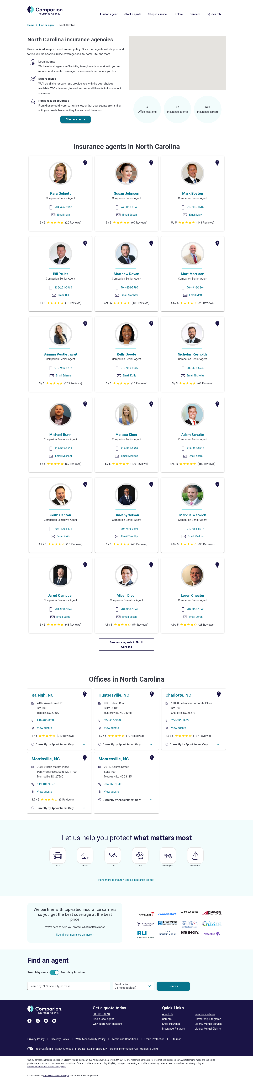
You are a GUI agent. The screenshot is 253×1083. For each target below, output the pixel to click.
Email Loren (195, 616)
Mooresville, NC (113, 759)
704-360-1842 (129, 609)
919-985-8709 (129, 448)
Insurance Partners (173, 1028)
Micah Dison (126, 595)
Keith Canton (60, 515)
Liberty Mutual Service (208, 1023)
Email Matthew (129, 295)
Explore (178, 14)
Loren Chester (192, 595)
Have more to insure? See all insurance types (125, 879)
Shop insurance (157, 14)
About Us (167, 1014)
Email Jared (63, 616)
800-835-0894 (101, 1014)
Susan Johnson (126, 193)
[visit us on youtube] (54, 1020)
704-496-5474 (63, 528)
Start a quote (132, 14)
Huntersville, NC (113, 695)
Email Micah (129, 616)
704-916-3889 (113, 720)
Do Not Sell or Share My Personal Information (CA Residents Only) (118, 1048)
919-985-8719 (63, 448)
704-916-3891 (129, 528)
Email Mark (195, 214)
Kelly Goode (126, 354)
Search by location (73, 972)
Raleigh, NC (42, 695)
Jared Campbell (60, 595)
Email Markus (195, 536)
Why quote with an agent (107, 1023)
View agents (44, 728)
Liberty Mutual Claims (208, 1028)
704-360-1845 (195, 609)
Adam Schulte (192, 435)
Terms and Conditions (125, 1039)
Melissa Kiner (126, 435)
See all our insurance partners (74, 934)
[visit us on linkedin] (38, 1020)
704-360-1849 (63, 609)
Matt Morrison (192, 274)
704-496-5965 (180, 720)
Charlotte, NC (178, 695)
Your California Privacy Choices (54, 1048)
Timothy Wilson (126, 515)
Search (216, 14)
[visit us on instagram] (46, 1020)
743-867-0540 (129, 207)
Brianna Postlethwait (60, 354)
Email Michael (63, 456)
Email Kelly (129, 375)
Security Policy (60, 1039)
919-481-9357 (46, 784)
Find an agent (109, 14)
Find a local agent (103, 1019)
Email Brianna (63, 375)
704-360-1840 (113, 784)
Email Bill (63, 295)
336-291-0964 (63, 287)
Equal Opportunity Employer (56, 1075)
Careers (195, 14)
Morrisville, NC (45, 759)
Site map (176, 1039)
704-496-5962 (63, 207)
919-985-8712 (63, 368)
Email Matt (195, 295)
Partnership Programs (208, 1019)
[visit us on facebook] (29, 1020)
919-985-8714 (195, 528)
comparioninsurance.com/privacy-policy (46, 1066)
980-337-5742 (195, 368)
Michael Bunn (60, 435)
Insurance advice (205, 1014)
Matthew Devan (126, 274)
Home (30, 25)
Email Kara (63, 214)
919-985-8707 (129, 368)
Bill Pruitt (60, 274)
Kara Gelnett (60, 193)
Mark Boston (192, 193)
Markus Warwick (192, 515)
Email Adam (195, 456)
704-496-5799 (129, 287)
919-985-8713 (195, 448)
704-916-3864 (195, 287)
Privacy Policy (36, 1039)
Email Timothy (129, 536)
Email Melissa (129, 456)
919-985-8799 (46, 720)
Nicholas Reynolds (193, 354)
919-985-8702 (195, 207)
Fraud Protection (154, 1039)
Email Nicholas (195, 375)
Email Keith (63, 536)
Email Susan (129, 214)
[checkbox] (54, 972)
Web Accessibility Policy (90, 1039)
